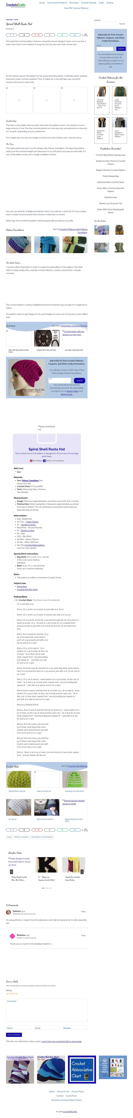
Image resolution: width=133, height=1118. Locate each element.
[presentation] (18, 244)
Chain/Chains (32, 522)
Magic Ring (22, 586)
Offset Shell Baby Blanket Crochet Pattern (19, 351)
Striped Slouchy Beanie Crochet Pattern (74, 820)
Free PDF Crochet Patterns (76, 8)
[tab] (42, 888)
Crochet (9, 20)
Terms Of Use (63, 1091)
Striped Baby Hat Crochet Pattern (74, 791)
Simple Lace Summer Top (110, 203)
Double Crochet (28, 525)
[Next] (82, 871)
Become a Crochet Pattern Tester (67, 1100)
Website (67, 1028)
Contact (60, 1096)
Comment (12, 1001)
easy (9, 837)
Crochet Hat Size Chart (27, 589)
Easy (19, 471)
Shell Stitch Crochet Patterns (74, 326)
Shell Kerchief (110, 197)
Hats (16, 20)
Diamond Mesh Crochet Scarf (110, 182)
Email (51, 379)
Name (10, 1028)
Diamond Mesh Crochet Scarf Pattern (100, 135)
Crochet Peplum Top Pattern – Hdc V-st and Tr (101, 104)
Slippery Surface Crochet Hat (45, 819)
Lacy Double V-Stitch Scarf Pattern (119, 134)
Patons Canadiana (21, 837)
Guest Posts (71, 1096)
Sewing (110, 3)
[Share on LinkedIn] (75, 34)
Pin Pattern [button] (37, 461)
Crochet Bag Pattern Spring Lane (111, 155)
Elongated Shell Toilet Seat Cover (46, 350)
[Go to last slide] (11, 871)
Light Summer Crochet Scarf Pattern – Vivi (118, 105)
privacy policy (72, 391)
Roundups (74, 3)
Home (42, 3)
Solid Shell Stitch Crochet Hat (17, 791)
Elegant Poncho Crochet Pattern (110, 170)
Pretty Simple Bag (111, 176)
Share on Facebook (55, 461)
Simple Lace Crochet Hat (44, 791)
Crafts (101, 3)
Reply (83, 911)
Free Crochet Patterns (57, 3)
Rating (9, 990)
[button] (19, 100)
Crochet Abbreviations (34, 545)
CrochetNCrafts (70, 1111)
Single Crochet (27, 530)
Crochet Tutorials (88, 3)
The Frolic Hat (12, 819)
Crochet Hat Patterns (77, 766)
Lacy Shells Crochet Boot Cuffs (74, 350)
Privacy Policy (78, 1091)
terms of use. (67, 394)
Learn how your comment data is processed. (62, 1041)
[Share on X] (24, 34)
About (52, 1091)
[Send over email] (62, 34)
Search (97, 20)
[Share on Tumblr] (49, 34)
